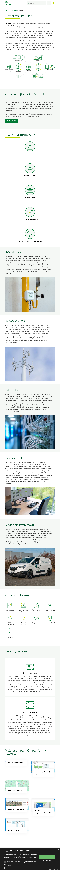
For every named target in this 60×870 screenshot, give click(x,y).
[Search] (28, 3)
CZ (54, 3)
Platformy (14, 10)
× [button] (58, 849)
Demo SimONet (11, 120)
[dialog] (30, 859)
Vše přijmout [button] (46, 857)
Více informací (7, 859)
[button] (49, 3)
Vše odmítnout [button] (47, 860)
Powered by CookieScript (53, 869)
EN (52, 3)
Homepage (7, 10)
